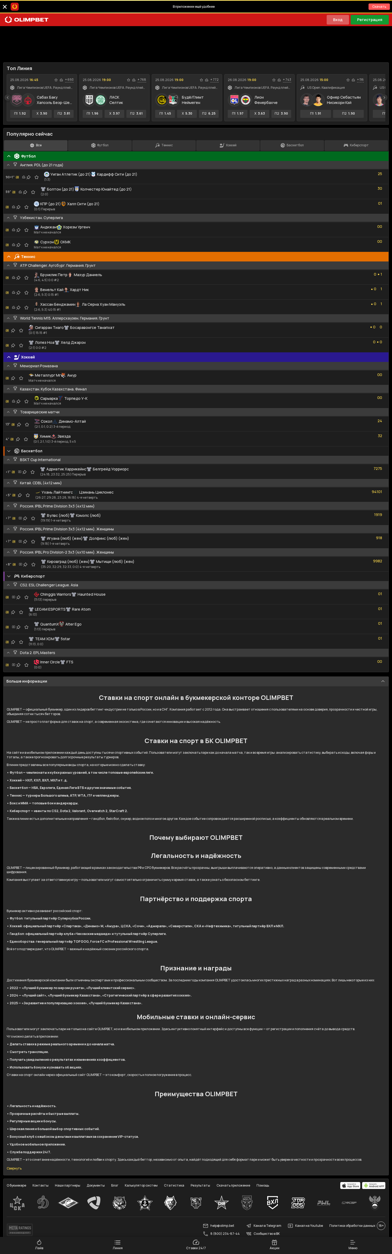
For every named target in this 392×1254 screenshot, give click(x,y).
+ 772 (214, 80)
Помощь (263, 1185)
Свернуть (14, 1168)
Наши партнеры (67, 1185)
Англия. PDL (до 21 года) (41, 164)
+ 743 (287, 80)
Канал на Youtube (309, 1225)
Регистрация (369, 19)
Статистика (174, 1185)
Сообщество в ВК (267, 1233)
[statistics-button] (61, 80)
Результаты (200, 1185)
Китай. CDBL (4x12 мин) (41, 482)
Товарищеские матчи (39, 411)
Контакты (41, 1185)
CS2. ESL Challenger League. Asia (49, 584)
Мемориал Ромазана (39, 365)
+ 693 (69, 80)
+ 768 (142, 80)
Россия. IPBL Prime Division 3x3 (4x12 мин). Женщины (67, 528)
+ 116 (360, 80)
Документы (96, 1185)
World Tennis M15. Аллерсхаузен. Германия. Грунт (64, 318)
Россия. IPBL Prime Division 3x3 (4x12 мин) (57, 506)
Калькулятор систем (141, 1185)
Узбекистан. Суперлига (41, 217)
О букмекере (16, 1185)
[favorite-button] (56, 80)
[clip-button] (28, 177)
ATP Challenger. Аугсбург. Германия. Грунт (58, 265)
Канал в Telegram (267, 1225)
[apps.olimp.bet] (350, 1185)
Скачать (379, 6)
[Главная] (27, 20)
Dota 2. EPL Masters (37, 652)
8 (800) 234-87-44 (225, 1233)
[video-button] (19, 471)
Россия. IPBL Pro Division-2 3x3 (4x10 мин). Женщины (67, 552)
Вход (338, 19)
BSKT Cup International (40, 459)
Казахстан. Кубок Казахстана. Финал (53, 389)
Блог (114, 1185)
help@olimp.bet (222, 1225)
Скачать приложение (233, 1185)
